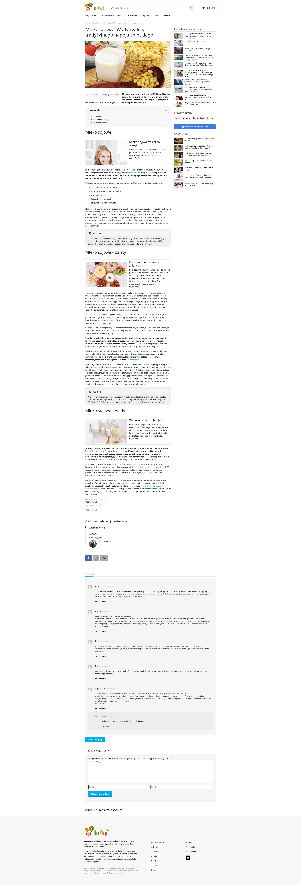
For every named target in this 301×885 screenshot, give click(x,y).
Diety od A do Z (91, 16)
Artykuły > (91, 809)
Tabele (155, 16)
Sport (145, 16)
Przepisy (166, 16)
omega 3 (110, 320)
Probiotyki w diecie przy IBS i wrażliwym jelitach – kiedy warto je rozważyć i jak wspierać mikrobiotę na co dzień (199, 73)
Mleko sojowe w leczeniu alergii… (145, 143)
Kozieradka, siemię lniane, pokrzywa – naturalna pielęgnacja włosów (199, 154)
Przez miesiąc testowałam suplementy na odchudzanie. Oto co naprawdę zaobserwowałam (199, 89)
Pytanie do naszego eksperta (196, 126)
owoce (177, 118)
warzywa (186, 118)
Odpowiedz (102, 601)
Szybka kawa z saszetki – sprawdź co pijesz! (198, 169)
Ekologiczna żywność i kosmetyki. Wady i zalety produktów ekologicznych (199, 147)
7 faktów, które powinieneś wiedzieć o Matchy (199, 140)
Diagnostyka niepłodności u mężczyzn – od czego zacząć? (200, 103)
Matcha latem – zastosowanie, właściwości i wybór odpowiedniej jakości (197, 82)
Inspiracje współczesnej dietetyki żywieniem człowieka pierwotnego (197, 176)
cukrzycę (113, 373)
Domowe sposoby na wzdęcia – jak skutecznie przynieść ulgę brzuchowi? (199, 64)
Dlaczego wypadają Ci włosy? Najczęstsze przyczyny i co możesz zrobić (198, 97)
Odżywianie (107, 16)
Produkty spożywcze (110, 809)
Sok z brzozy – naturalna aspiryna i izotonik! (198, 161)
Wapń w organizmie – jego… (147, 420)
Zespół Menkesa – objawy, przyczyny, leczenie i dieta (198, 184)
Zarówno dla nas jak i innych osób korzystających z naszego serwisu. (130, 758)
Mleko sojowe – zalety (99, 119)
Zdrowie (120, 16)
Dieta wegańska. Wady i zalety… (144, 263)
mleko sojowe (133, 172)
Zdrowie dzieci (198, 118)
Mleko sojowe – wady (99, 122)
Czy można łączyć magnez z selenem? (199, 41)
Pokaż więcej (95, 739)
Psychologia (133, 16)
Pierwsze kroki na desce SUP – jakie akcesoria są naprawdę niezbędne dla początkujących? (199, 58)
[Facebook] (208, 8)
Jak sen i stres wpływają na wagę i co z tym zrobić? (199, 49)
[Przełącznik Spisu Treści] (165, 111)
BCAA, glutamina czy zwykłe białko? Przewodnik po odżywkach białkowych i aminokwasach (199, 36)
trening (210, 118)
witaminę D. (133, 359)
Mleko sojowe (96, 117)
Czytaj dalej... (134, 158)
